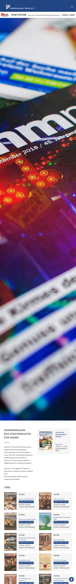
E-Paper (21, 506)
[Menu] (72, 6)
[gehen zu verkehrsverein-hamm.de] (21, 9)
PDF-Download (60, 448)
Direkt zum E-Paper (26, 502)
